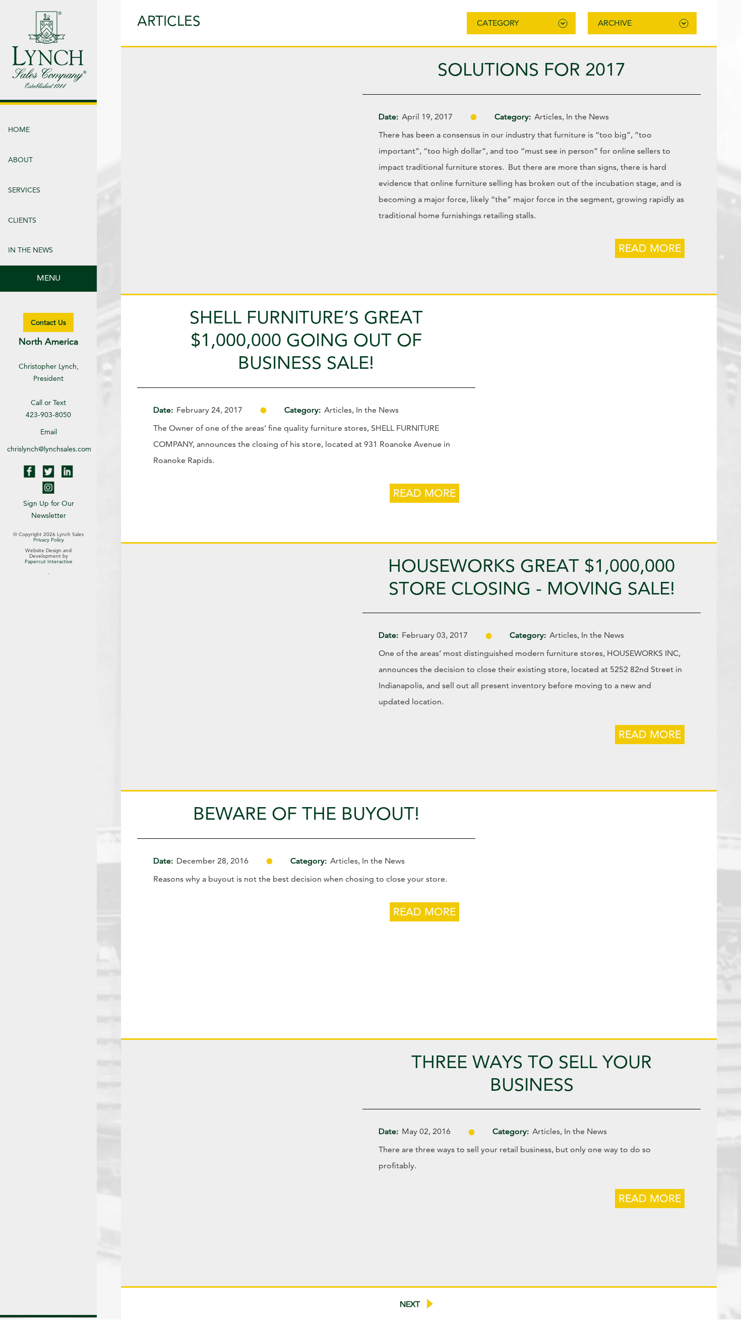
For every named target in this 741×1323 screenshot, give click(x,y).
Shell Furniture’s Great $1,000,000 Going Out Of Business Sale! (306, 339)
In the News (30, 249)
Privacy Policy (48, 540)
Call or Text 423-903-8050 (48, 408)
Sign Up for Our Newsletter (48, 509)
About (20, 159)
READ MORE (650, 248)
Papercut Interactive (49, 561)
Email (48, 431)
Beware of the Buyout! (306, 813)
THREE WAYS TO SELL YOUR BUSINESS (531, 1073)
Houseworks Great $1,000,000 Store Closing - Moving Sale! (531, 577)
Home (19, 129)
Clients (22, 220)
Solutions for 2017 (532, 69)
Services (24, 189)
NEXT (411, 1304)
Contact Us (48, 322)
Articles (548, 116)
